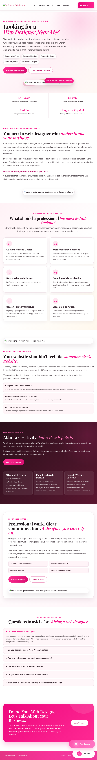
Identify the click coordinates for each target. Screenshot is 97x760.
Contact (66, 5)
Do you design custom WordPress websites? (28, 650)
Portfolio (51, 5)
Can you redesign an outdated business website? (30, 658)
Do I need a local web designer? (22, 632)
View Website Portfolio (40, 70)
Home (35, 5)
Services (42, 5)
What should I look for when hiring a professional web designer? (36, 683)
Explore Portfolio (18, 579)
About (59, 5)
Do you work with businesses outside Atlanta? (28, 675)
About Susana (38, 579)
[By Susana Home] (15, 5)
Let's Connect (86, 5)
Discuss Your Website (15, 70)
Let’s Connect (79, 723)
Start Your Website (13, 462)
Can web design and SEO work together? (26, 666)
